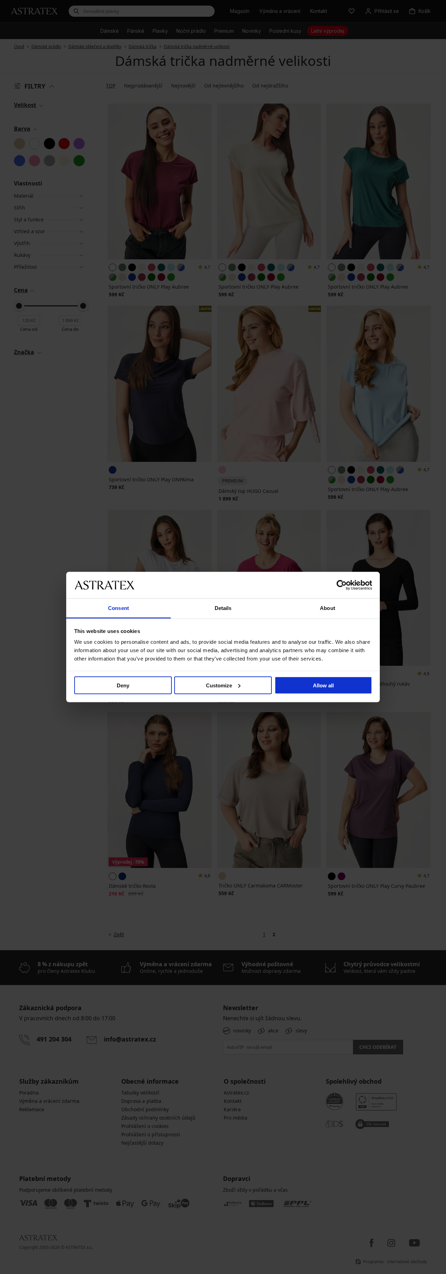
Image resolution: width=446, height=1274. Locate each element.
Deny (123, 685)
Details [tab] (223, 608)
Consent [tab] (118, 608)
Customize (219, 685)
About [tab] (327, 608)
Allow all (323, 685)
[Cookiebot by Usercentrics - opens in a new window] (341, 585)
